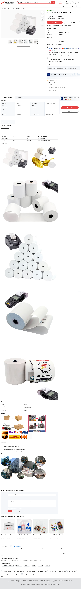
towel (2, 548)
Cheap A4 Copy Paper (6, 574)
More (2, 576)
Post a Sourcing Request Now (34, 511)
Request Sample (67, 25)
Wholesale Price (42, 580)
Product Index (61, 580)
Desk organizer (4, 553)
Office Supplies (6, 8)
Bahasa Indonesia (73, 581)
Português (20, 581)
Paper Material (26, 565)
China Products (17, 580)
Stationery (12, 8)
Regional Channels (55, 580)
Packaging (3, 550)
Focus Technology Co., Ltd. (32, 584)
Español (16, 581)
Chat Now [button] (73, 22)
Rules (79, 6)
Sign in (78, 3)
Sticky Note (34, 565)
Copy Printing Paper (53, 571)
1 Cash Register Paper (17, 574)
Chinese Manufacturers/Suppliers (26, 580)
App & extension (65, 6)
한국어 (50, 581)
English (13, 581)
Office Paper (17, 8)
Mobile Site (66, 580)
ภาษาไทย (59, 581)
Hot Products (11, 580)
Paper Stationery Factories (42, 571)
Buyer (53, 6)
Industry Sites (48, 580)
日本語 (53, 581)
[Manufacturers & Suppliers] (7, 2)
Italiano (34, 581)
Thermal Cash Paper (72, 571)
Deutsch (38, 581)
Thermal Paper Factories (6, 571)
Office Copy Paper (62, 571)
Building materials (43, 548)
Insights (70, 580)
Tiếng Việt (67, 581)
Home (2, 8)
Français (25, 581)
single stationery (43, 553)
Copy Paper (22, 8)
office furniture (23, 548)
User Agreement (47, 584)
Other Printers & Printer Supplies (8, 565)
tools (61, 548)
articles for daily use (24, 550)
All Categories (5, 6)
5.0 (65, 99)
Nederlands (43, 581)
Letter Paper (48, 565)
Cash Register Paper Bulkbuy (28, 574)
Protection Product (43, 550)
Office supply (62, 553)
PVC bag (22, 553)
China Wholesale (35, 580)
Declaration (53, 584)
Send (10, 511)
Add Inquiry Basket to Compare (23, 46)
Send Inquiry (55, 22)
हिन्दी (56, 581)
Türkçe (64, 581)
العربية (47, 581)
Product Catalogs (18, 546)
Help (58, 6)
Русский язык (30, 581)
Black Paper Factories (31, 571)
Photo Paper (40, 565)
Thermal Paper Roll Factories (19, 571)
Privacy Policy (58, 584)
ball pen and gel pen (63, 550)
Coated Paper (18, 565)
